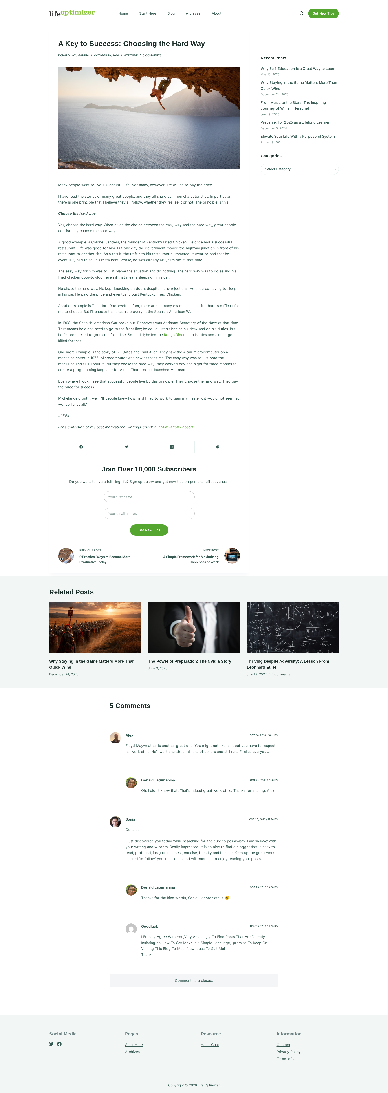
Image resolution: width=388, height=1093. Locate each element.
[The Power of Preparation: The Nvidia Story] (194, 627)
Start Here (147, 13)
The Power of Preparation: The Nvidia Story (189, 661)
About (217, 13)
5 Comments (152, 55)
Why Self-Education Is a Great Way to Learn (298, 68)
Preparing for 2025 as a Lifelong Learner (295, 122)
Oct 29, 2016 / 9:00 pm (264, 887)
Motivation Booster (177, 427)
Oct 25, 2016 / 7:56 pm (264, 780)
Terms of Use (288, 1058)
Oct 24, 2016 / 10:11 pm (264, 735)
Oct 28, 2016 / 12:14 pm (263, 819)
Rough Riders (175, 334)
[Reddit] (217, 447)
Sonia (130, 819)
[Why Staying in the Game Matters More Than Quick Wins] (95, 627)
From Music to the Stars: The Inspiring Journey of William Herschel (293, 105)
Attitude (131, 55)
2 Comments (281, 674)
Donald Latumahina (73, 55)
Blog (171, 13)
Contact (283, 1044)
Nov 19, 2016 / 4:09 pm (264, 926)
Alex (129, 735)
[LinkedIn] (172, 447)
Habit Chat (210, 1044)
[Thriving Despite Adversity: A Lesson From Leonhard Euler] (293, 627)
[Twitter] (126, 447)
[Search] (302, 13)
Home (123, 13)
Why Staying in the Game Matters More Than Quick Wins (299, 85)
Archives (193, 13)
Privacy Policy (289, 1051)
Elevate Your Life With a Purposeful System (298, 136)
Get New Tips (323, 13)
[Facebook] (81, 447)
